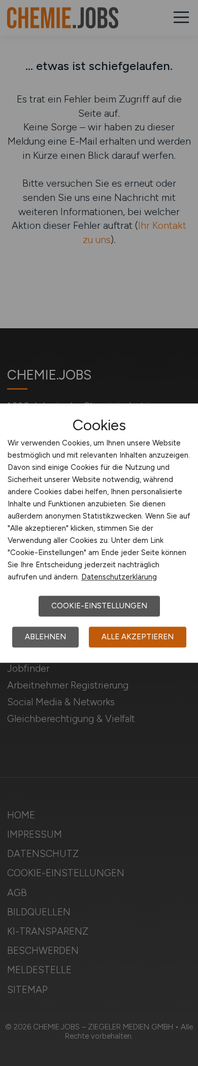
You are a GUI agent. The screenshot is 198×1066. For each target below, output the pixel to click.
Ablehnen (45, 636)
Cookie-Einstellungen (99, 605)
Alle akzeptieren (138, 636)
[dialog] (99, 533)
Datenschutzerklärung (119, 576)
